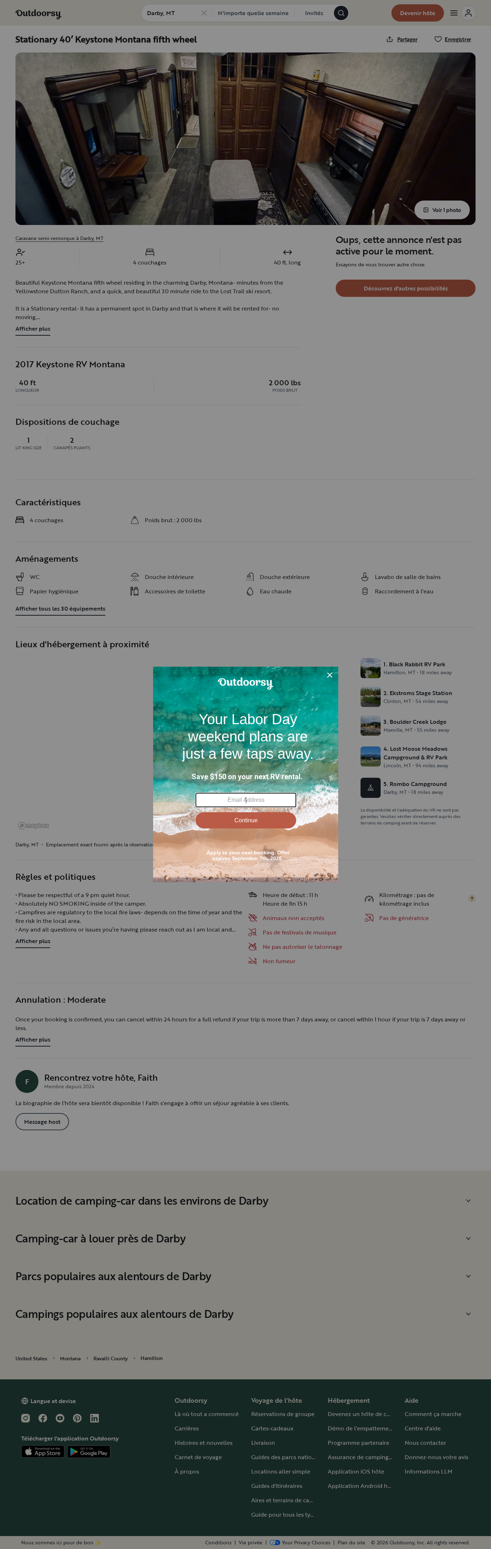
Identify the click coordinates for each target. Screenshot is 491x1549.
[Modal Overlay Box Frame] (245, 774)
